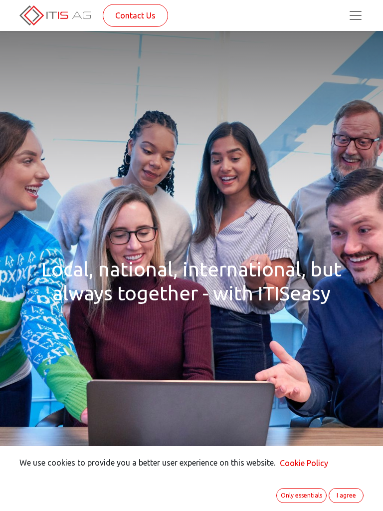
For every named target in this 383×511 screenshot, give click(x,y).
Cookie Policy (304, 463)
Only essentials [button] (301, 495)
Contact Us (135, 15)
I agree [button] (346, 495)
